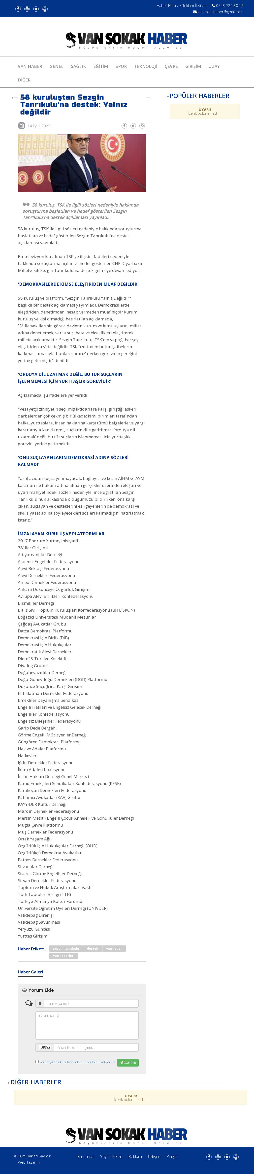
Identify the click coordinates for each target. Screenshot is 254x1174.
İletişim (154, 1156)
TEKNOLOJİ (145, 66)
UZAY (214, 66)
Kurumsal (85, 1156)
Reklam (135, 1156)
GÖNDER (129, 1063)
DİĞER (24, 80)
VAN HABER (30, 66)
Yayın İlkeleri (111, 1156)
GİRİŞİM (193, 66)
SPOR (121, 66)
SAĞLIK (78, 66)
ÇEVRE (171, 66)
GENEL (57, 66)
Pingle (171, 1156)
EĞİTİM (100, 66)
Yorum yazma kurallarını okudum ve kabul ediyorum (77, 1062)
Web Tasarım (29, 1162)
